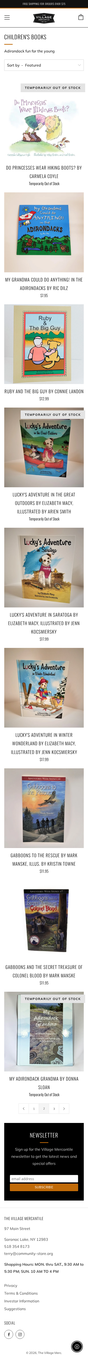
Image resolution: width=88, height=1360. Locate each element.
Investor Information (21, 1301)
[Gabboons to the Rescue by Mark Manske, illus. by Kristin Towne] (44, 808)
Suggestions (15, 1308)
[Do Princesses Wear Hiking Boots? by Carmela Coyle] (44, 120)
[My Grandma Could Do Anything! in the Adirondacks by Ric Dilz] (44, 232)
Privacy (10, 1285)
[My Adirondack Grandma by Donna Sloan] (44, 1031)
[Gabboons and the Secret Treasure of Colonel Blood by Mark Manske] (44, 920)
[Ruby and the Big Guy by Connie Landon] (44, 344)
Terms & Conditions (21, 1293)
